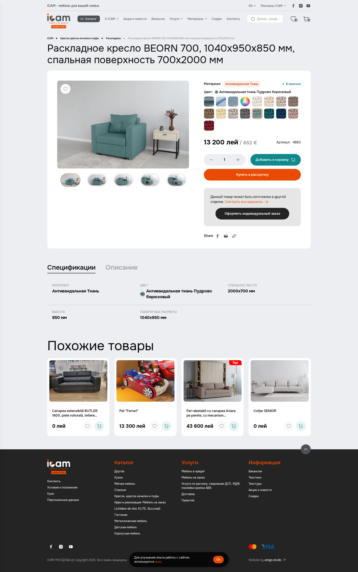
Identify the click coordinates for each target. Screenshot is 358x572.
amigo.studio (273, 560)
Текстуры (255, 484)
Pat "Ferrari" (128, 411)
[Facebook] (293, 5)
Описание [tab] (121, 267)
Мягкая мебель (124, 484)
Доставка (188, 494)
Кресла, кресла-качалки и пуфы (79, 38)
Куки (50, 494)
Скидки (217, 19)
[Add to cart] (99, 426)
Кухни (118, 477)
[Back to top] (306, 449)
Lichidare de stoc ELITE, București (137, 508)
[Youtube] (308, 5)
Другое (119, 471)
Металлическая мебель (130, 521)
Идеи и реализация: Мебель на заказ (140, 502)
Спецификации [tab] (71, 267)
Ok (218, 559)
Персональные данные (63, 500)
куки (158, 562)
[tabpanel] (179, 301)
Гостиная (120, 515)
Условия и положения (62, 487)
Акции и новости (134, 19)
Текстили (255, 477)
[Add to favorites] (87, 426)
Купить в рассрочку (252, 174)
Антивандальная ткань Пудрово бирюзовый (255, 92)
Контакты (233, 19)
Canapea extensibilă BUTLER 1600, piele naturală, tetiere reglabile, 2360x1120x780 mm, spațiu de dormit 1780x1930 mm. (77, 418)
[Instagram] (300, 5)
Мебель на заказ (193, 477)
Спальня (120, 490)
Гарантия (187, 500)
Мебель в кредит (193, 471)
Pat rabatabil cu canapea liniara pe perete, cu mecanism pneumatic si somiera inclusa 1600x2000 (211, 418)
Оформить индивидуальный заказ (252, 213)
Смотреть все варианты (244, 202)
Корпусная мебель (127, 533)
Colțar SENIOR (265, 411)
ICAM (50, 38)
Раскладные (113, 38)
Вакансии (158, 19)
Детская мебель (125, 527)
